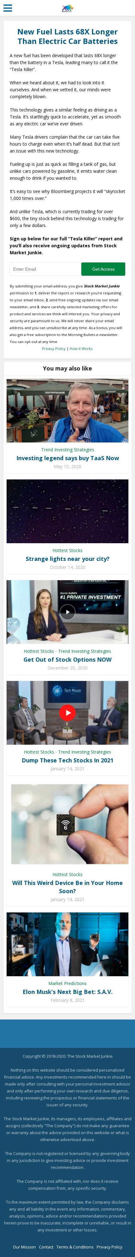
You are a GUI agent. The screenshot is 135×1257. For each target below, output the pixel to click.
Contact (46, 1247)
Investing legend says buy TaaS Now (67, 458)
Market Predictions (67, 983)
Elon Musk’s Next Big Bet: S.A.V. (68, 991)
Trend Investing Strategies (67, 450)
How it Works (81, 348)
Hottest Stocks (67, 550)
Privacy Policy (54, 348)
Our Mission (24, 1247)
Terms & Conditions (75, 1247)
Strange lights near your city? (68, 558)
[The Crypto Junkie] (68, 7)
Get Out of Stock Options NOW (67, 659)
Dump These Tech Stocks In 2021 (67, 760)
